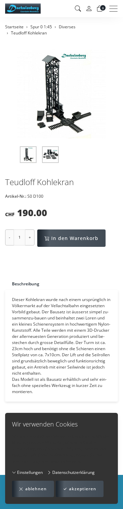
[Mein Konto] (89, 8)
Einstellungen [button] (29, 472)
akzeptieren (82, 489)
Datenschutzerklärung (73, 472)
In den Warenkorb (74, 238)
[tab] (22, 284)
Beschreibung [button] (25, 284)
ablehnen (36, 489)
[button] (78, 8)
